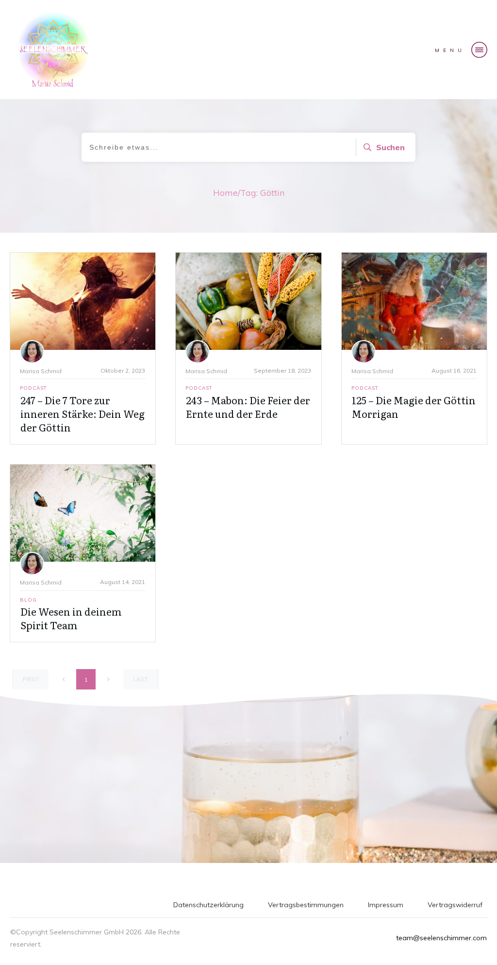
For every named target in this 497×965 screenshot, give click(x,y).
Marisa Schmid (41, 371)
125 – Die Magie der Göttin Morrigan (414, 407)
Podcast (33, 388)
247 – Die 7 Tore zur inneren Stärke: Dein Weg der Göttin (82, 413)
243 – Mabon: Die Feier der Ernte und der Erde (248, 407)
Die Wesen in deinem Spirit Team (71, 618)
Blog (28, 600)
